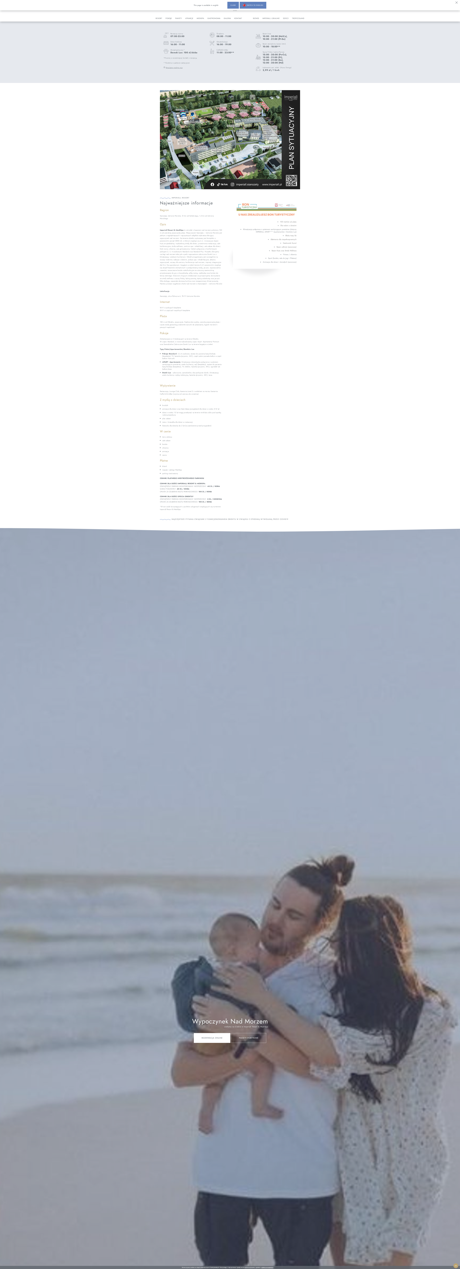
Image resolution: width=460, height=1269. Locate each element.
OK (456, 1265)
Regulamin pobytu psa (174, 67)
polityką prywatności (267, 1267)
